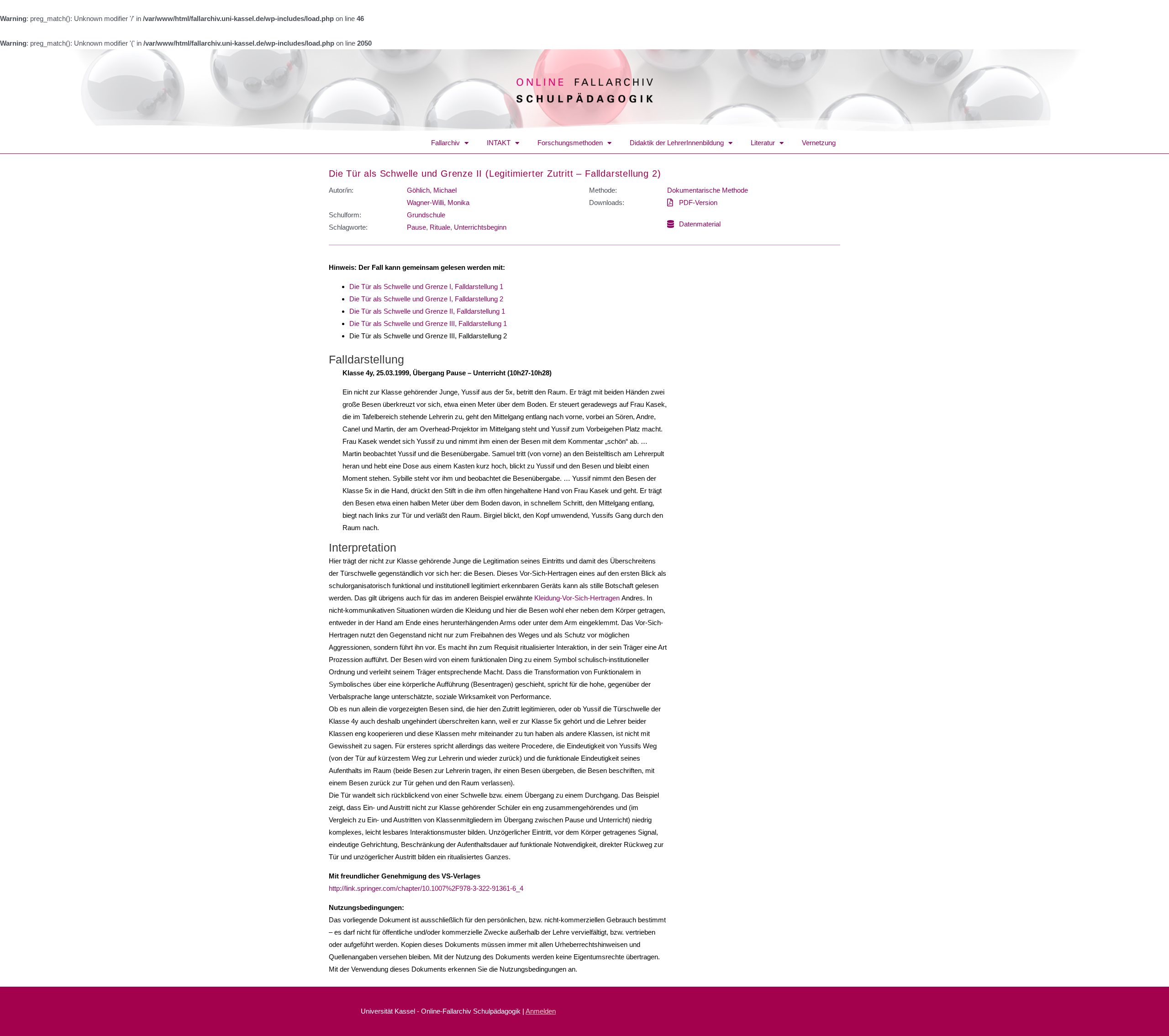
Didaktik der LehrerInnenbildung (677, 143)
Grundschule (426, 215)
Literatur (763, 143)
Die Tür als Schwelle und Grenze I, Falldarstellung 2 (426, 299)
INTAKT (499, 143)
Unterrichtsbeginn (480, 227)
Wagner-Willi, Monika (438, 202)
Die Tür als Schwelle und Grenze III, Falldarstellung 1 (428, 323)
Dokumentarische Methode (707, 190)
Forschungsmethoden (570, 143)
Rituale (440, 227)
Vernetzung (819, 143)
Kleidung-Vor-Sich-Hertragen (577, 598)
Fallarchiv (445, 143)
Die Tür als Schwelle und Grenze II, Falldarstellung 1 (427, 311)
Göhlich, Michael (432, 190)
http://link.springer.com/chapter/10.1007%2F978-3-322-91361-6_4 (427, 888)
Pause (416, 227)
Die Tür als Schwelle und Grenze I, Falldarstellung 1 (426, 286)
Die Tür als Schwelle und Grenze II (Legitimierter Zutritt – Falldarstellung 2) (495, 173)
